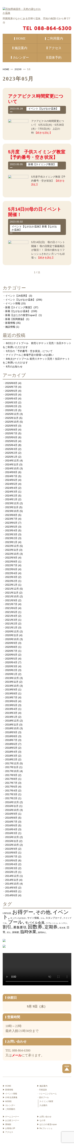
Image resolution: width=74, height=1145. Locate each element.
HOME (6, 69)
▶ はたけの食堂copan (47, 1124)
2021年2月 (11, 623)
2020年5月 (11, 658)
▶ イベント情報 (10, 1094)
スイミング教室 (46, 1101)
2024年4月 (11, 487)
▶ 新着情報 (8, 1090)
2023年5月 (11, 526)
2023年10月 (12, 511)
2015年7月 (11, 856)
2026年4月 (11, 398)
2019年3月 (11, 712)
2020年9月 (11, 643)
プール (15, 922)
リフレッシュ (52, 923)
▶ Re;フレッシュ (44, 1128)
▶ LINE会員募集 (10, 1097)
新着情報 (10, 322)
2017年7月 (11, 782)
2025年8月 (11, 429)
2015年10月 (12, 844)
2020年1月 (11, 674)
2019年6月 (11, 701)
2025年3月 (11, 449)
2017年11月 (11, 767)
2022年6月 (11, 569)
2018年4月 (11, 751)
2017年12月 (12, 763)
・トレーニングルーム (47, 1094)
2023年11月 (11, 507)
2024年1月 (11, 499)
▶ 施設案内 (42, 1086)
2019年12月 (12, 678)
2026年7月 (11, 386)
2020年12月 (12, 631)
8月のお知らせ (14, 366)
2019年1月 (11, 716)
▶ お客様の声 (9, 1128)
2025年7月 (11, 433)
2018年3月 (11, 755)
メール (17, 1055)
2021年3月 (11, 619)
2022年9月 (11, 557)
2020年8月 (11, 646)
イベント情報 (12, 303)
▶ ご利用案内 (9, 1109)
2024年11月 (11, 464)
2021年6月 (11, 608)
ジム (42, 918)
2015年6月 (11, 860)
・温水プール (43, 1097)
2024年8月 (11, 472)
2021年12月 (12, 588)
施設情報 (10, 326)
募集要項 (19, 927)
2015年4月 (11, 864)
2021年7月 (11, 604)
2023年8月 (11, 515)
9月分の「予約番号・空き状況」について (29, 351)
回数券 (35, 926)
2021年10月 (12, 596)
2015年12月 (12, 837)
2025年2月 (11, 452)
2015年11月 (11, 841)
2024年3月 (11, 491)
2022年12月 (12, 545)
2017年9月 (11, 775)
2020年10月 (12, 639)
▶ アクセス (8, 1132)
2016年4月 (11, 829)
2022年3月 (11, 577)
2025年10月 (12, 421)
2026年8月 (11, 383)
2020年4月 (11, 662)
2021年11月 (11, 592)
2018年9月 (11, 732)
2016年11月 (11, 806)
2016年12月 (12, 802)
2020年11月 (11, 635)
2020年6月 (11, 654)
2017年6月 (11, 786)
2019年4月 (11, 708)
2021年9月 (11, 600)
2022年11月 (11, 549)
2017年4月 (11, 790)
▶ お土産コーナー (11, 1120)
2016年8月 (11, 817)
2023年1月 (11, 542)
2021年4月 (11, 615)
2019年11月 (11, 681)
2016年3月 (11, 833)
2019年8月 (11, 693)
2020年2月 (11, 670)
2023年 (18, 69)
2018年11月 (11, 724)
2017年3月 (11, 794)
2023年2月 (11, 538)
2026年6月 (11, 390)
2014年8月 (11, 891)
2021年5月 (11, 612)
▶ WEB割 (7, 1101)
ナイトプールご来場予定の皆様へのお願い (30, 354)
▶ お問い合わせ (44, 1117)
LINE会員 (7, 913)
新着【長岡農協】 (15, 319)
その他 (43, 912)
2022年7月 (11, 565)
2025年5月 (11, 441)
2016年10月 (12, 810)
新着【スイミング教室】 (19, 307)
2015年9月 (11, 848)
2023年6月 (11, 522)
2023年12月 (12, 503)
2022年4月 (11, 573)
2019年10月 (12, 685)
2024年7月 (11, 476)
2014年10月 (12, 883)
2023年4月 (11, 530)
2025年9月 (11, 425)
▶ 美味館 (7, 1124)
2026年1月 (11, 410)
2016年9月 (11, 813)
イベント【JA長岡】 (16, 295)
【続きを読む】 (43, 132)
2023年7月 (11, 518)
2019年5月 (11, 705)
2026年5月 (11, 394)
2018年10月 (12, 728)
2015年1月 (11, 872)
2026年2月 (11, 406)
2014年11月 (11, 879)
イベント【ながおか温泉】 (20, 299)
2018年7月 (11, 740)
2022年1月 (11, 584)
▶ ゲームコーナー (11, 1117)
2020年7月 (11, 650)
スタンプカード (54, 918)
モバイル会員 (34, 922)
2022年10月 (12, 553)
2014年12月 (12, 875)
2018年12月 (12, 720)
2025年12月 (12, 414)
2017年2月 (11, 798)
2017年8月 (11, 778)
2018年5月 (11, 747)
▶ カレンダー (9, 1105)
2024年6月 (11, 479)
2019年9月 (11, 689)
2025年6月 (11, 437)
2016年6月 (11, 825)
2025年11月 (11, 417)
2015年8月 (11, 852)
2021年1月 (11, 627)
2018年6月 (11, 744)
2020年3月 (11, 666)
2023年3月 (11, 534)
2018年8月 (11, 736)
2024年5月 (11, 483)
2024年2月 (11, 495)
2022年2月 (11, 581)
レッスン (63, 923)
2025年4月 (11, 445)
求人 (9, 932)
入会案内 (43, 1105)
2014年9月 (11, 887)
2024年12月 (12, 460)
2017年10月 (12, 771)
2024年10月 (12, 468)
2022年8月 (11, 561)
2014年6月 (11, 895)
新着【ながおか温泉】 (17, 311)
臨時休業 (28, 931)
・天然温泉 (42, 1090)
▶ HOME (7, 1086)
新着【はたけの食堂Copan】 (21, 315)
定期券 (51, 926)
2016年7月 (11, 821)
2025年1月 (11, 456)
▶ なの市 (41, 1120)
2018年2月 (11, 759)
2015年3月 (11, 868)
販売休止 (42, 932)
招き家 (62, 928)
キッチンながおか (18, 918)
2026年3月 (11, 402)
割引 (7, 926)
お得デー (22, 912)
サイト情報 (33, 918)
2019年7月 (11, 697)
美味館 (15, 932)
